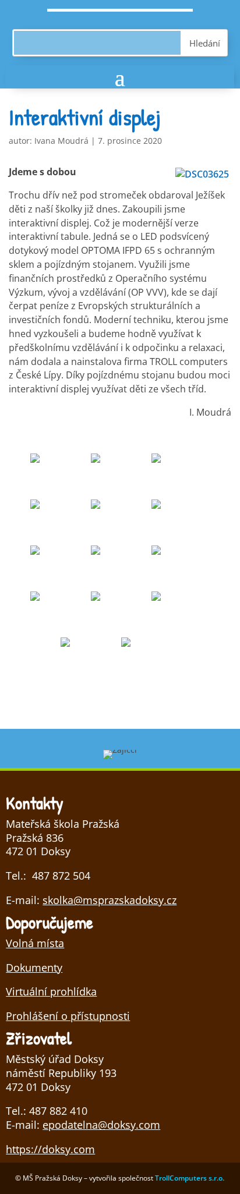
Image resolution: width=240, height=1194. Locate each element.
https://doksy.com (50, 1149)
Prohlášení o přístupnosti (68, 1016)
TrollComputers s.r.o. (189, 1178)
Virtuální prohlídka (51, 991)
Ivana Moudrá (61, 140)
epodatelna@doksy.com (101, 1125)
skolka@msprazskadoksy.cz (110, 900)
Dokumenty (34, 968)
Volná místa (35, 943)
